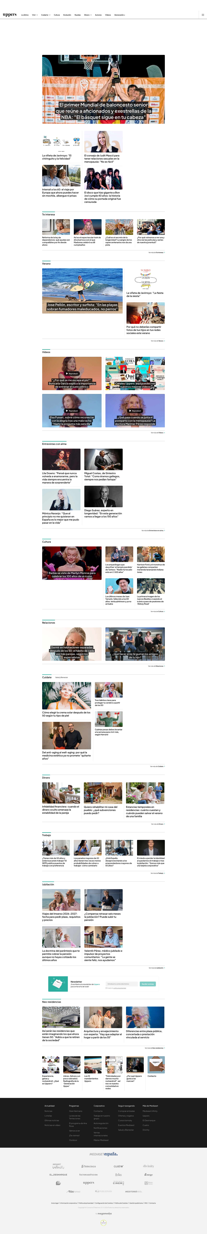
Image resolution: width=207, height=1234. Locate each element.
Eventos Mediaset (126, 1125)
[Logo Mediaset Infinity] (58, 1166)
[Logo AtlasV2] (73, 1191)
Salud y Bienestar (61, 677)
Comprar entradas (126, 1111)
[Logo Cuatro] (118, 1166)
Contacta (98, 1111)
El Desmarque (149, 1120)
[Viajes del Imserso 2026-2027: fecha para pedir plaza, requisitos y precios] (61, 900)
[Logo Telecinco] (88, 1166)
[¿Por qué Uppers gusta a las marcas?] (135, 1064)
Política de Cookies (121, 1203)
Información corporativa (68, 1203)
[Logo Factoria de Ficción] (88, 1175)
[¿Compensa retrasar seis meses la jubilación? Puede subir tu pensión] (103, 900)
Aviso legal (55, 1203)
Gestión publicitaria (136, 1203)
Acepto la (116, 988)
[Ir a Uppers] (9, 15)
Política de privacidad (86, 1203)
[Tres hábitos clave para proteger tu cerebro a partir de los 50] (109, 690)
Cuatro (146, 1125)
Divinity (146, 1130)
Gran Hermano (75, 1111)
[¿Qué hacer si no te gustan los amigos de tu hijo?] (135, 644)
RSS (146, 1203)
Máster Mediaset (101, 1140)
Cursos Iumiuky (125, 1120)
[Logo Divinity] (148, 1166)
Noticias (48, 1111)
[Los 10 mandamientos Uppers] (93, 1064)
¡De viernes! (74, 1135)
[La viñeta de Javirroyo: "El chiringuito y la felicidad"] (61, 141)
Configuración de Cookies (104, 1203)
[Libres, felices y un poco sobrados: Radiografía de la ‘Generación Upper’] (71, 1064)
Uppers (146, 1115)
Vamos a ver (74, 1130)
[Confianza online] (103, 1225)
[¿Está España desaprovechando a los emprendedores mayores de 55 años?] (119, 848)
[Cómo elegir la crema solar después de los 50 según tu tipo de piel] (66, 696)
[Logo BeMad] (58, 1183)
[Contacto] (156, 1064)
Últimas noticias (52, 1120)
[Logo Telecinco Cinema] (118, 1183)
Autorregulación (101, 1123)
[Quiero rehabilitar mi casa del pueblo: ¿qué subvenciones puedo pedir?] (103, 793)
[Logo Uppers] (88, 1183)
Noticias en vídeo (52, 1125)
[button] (72, 373)
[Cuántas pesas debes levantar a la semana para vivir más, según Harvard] (109, 719)
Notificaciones (100, 1128)
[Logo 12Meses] (149, 1183)
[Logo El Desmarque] (58, 1175)
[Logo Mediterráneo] (133, 1191)
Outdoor (73, 1140)
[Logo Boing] (118, 1175)
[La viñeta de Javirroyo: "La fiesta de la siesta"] (145, 279)
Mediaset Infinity (150, 1111)
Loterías (48, 1115)
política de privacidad (120, 988)
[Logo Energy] (148, 1175)
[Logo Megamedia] (105, 1213)
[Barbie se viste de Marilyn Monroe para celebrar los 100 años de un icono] (72, 563)
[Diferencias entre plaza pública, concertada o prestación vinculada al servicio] (145, 1017)
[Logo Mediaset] (103, 1155)
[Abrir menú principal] (203, 15)
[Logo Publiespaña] (103, 1191)
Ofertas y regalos (126, 1115)
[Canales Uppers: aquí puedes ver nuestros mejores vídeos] (135, 373)
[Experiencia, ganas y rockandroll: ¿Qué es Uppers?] (50, 1064)
